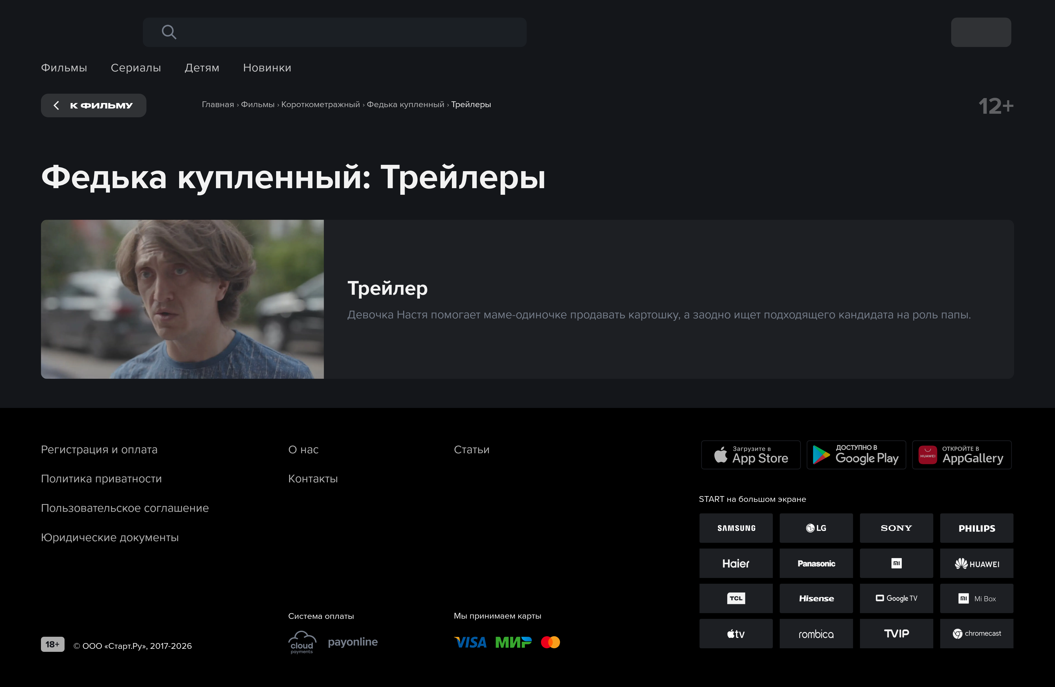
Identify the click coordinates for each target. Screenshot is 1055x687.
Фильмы (64, 67)
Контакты (313, 478)
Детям (202, 67)
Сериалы (136, 67)
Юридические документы (110, 537)
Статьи (472, 449)
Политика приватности (101, 478)
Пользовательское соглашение (125, 507)
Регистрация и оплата (99, 449)
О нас (303, 449)
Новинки (267, 67)
